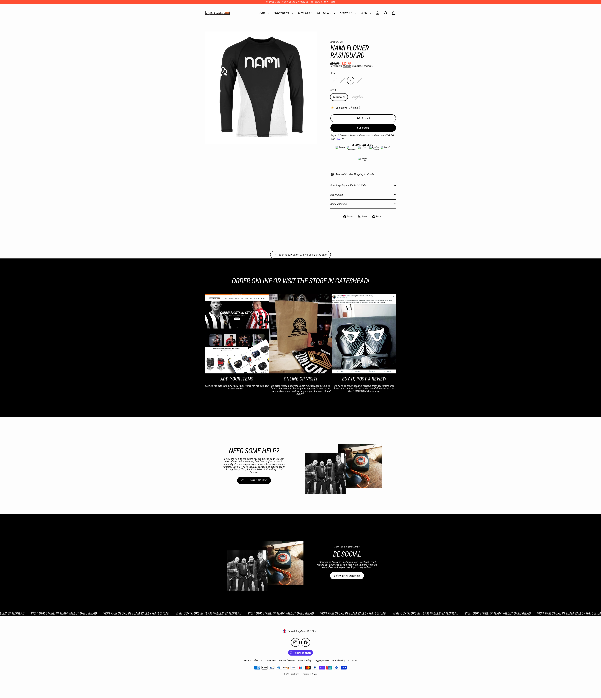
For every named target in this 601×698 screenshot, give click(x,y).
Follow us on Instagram (347, 575)
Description (336, 194)
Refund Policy (338, 660)
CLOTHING (324, 13)
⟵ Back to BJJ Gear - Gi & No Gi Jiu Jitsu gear (300, 254)
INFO (364, 13)
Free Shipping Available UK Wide (348, 185)
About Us (258, 660)
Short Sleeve (358, 97)
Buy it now (363, 128)
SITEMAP (352, 660)
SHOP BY (346, 13)
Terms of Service (287, 660)
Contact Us (270, 660)
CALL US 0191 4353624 (254, 480)
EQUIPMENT (282, 13)
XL (359, 80)
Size (332, 73)
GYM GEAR (305, 13)
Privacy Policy (304, 660)
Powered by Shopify (310, 674)
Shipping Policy (321, 660)
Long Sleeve (339, 97)
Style (333, 90)
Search (247, 660)
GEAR (262, 13)
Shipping (347, 66)
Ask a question (338, 204)
